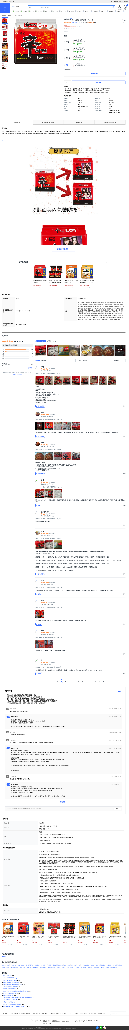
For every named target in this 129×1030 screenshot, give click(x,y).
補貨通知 (98, 82)
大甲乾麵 (49, 965)
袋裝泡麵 (20, 15)
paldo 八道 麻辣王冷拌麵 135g (10, 1000)
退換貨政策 (35, 1013)
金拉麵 (92, 965)
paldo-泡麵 (67, 965)
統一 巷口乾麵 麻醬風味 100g (10, 993)
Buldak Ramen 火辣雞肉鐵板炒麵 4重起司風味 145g (15, 991)
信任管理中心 (44, 1013)
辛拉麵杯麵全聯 (14, 967)
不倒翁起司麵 (60, 967)
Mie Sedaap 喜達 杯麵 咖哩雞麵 (10, 986)
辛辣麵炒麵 (13, 965)
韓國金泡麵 (22, 967)
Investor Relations (14, 1013)
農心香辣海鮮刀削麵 (58, 965)
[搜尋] (113, 7)
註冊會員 (116, 1)
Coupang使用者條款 (25, 1013)
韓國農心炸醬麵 (5, 967)
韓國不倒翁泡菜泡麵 (100, 965)
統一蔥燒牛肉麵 (29, 965)
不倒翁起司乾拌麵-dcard (111, 967)
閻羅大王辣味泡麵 (7, 975)
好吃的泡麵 (96, 967)
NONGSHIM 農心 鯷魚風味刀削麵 (11, 982)
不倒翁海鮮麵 (43, 967)
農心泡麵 (37, 965)
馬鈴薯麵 (73, 965)
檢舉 (117, 808)
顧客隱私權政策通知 (54, 1013)
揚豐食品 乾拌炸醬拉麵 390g (10, 989)
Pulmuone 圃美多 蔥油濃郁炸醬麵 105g (12, 984)
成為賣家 (126, 1)
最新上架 (43, 360)
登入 (112, 1)
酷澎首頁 (4, 15)
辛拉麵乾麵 (83, 967)
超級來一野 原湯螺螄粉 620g (10, 980)
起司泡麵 (77, 967)
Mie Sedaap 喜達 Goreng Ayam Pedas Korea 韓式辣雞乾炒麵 (17, 997)
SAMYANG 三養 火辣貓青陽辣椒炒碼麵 (12, 1004)
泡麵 (15, 15)
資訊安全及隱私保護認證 (81, 1013)
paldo (102, 967)
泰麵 (78, 965)
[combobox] (119, 360)
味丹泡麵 (43, 965)
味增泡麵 (109, 965)
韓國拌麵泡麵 (21, 965)
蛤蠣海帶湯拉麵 (51, 967)
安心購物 (64, 1013)
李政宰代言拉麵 (69, 967)
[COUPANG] (36, 1020)
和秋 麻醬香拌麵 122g (8, 995)
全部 (30, 7)
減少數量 (70, 81)
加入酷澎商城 (92, 1013)
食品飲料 (10, 15)
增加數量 (70, 83)
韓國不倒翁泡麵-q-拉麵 (32, 967)
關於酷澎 (5, 1013)
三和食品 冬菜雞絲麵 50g (9, 1002)
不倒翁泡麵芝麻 (85, 965)
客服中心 (121, 1)
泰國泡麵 (90, 967)
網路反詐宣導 (101, 1013)
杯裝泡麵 (4, 957)
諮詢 (119, 691)
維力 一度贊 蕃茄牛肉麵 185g (10, 978)
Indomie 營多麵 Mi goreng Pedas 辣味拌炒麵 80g (14, 1006)
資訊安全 (70, 1013)
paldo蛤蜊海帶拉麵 (117, 965)
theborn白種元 (5, 965)
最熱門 (37, 360)
